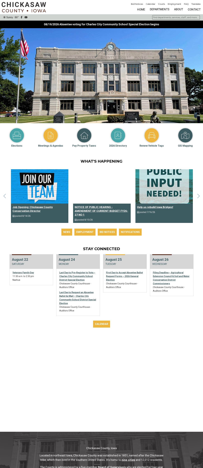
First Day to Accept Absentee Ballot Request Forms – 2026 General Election (124, 276)
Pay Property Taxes (84, 145)
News (66, 232)
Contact (194, 9)
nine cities (128, 460)
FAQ (186, 4)
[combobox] (176, 17)
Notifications (130, 232)
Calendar (150, 4)
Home (141, 9)
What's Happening (101, 161)
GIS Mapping (185, 145)
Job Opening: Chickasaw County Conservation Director (33, 209)
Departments (159, 9)
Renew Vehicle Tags (152, 145)
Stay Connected (101, 249)
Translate (196, 4)
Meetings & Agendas (50, 145)
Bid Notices (137, 4)
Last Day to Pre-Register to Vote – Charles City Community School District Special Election (77, 276)
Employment (174, 4)
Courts (161, 4)
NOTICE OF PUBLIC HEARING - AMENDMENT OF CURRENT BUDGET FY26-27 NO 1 (101, 211)
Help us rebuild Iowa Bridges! (155, 207)
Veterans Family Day (23, 272)
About (178, 9)
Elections (16, 145)
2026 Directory (118, 145)
